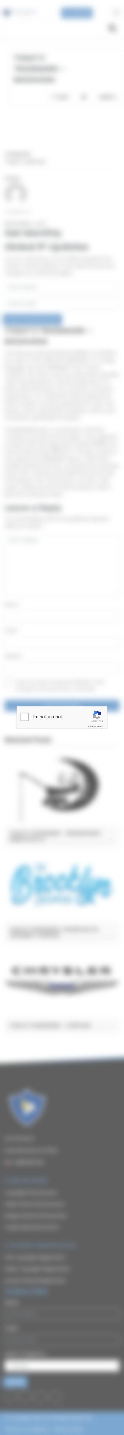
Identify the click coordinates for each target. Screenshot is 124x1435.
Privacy (91, 726)
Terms (100, 726)
